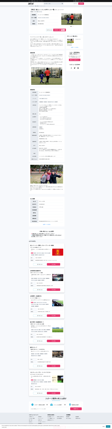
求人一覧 (36, 6)
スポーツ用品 (43, 329)
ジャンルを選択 (57, 405)
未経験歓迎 (41, 101)
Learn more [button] (4, 427)
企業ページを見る (46, 224)
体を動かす (45, 101)
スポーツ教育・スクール (38, 11)
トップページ (31, 6)
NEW (32, 302)
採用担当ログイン (51, 420)
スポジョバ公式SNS (74, 64)
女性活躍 (56, 101)
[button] (63, 20)
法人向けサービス (41, 254)
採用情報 (39, 423)
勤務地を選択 (75, 405)
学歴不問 (36, 254)
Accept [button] (108, 426)
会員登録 (81, 3)
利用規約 (39, 416)
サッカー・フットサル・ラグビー (43, 17)
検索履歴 (77, 416)
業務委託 (32, 11)
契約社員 (35, 278)
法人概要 (32, 198)
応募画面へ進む (59, 30)
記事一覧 (39, 420)
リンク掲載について (51, 418)
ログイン (75, 3)
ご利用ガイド (31, 416)
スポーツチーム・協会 (41, 278)
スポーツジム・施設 (37, 329)
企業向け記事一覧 (60, 416)
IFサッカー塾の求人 (72, 36)
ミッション (31, 423)
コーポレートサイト (42, 421)
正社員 (32, 278)
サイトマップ (40, 418)
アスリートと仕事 (34, 280)
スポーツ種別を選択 (39, 405)
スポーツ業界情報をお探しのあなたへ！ (74, 53)
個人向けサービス (51, 101)
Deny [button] (104, 426)
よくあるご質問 (32, 418)
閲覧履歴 (67, 416)
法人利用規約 (59, 418)
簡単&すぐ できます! (62, 30)
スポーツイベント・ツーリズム (41, 302)
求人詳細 (53, 264)
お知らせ (30, 421)
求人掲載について (51, 416)
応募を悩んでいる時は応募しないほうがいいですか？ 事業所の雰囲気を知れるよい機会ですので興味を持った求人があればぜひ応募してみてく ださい (46, 235)
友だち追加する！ (75, 59)
